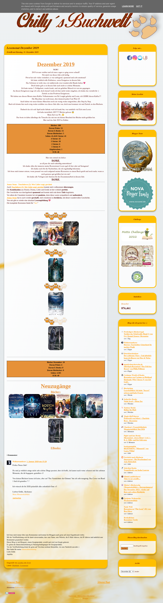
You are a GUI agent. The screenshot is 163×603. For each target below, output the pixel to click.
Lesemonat (24, 565)
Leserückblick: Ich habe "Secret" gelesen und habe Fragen (137, 391)
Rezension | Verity (131, 519)
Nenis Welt (128, 506)
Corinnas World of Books (134, 375)
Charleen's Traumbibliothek (135, 427)
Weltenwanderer (19, 461)
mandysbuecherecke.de (133, 364)
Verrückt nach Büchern (133, 457)
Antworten (17, 498)
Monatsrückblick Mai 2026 (134, 429)
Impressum (73, 596)
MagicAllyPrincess (131, 416)
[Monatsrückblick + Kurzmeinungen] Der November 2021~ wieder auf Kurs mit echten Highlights (138, 489)
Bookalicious (129, 517)
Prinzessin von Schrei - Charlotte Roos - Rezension (136, 419)
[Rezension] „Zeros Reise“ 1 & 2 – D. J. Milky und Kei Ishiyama (137, 438)
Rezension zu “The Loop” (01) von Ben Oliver (137, 510)
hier (35, 203)
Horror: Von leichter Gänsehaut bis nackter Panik (138, 345)
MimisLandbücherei (132, 476)
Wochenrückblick (130, 500)
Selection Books (130, 468)
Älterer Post (103, 582)
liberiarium (128, 388)
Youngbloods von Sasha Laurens (136, 470)
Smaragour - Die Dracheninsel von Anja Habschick (137, 460)
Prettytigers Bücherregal (134, 331)
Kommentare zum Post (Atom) (25, 587)
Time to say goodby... (132, 478)
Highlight (15, 565)
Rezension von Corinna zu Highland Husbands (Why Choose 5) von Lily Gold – (138, 379)
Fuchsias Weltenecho (132, 498)
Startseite (58, 582)
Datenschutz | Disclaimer (86, 596)
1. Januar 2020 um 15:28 (37, 461)
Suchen (124, 548)
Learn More (128, 6)
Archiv (136, 571)
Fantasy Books (130, 407)
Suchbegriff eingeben (140, 546)
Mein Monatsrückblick (21, 494)
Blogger (85, 598)
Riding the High (130, 409)
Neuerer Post (13, 582)
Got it (139, 6)
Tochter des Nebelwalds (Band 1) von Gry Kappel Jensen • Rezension (138, 335)
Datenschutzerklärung (29, 549)
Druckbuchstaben (131, 353)
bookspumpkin (130, 446)
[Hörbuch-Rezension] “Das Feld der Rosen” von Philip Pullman (138, 367)
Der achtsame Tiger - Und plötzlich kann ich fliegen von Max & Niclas (137, 356)
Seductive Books (130, 399)
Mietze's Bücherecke (132, 485)
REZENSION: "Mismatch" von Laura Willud (136, 449)
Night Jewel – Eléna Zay (133, 401)
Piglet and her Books (132, 435)
